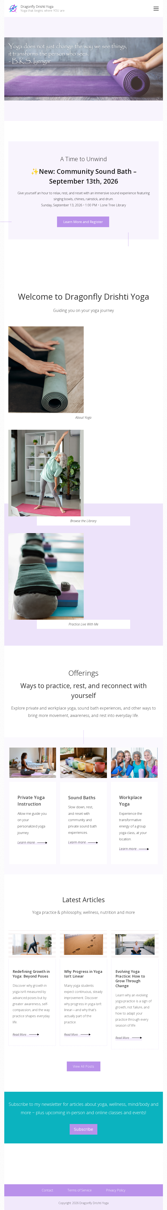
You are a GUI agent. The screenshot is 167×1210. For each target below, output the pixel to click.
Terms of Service (79, 1190)
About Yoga (83, 417)
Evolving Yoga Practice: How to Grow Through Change (130, 978)
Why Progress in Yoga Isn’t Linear (83, 974)
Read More (20, 1034)
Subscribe (83, 1129)
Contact (47, 1190)
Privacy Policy (115, 1190)
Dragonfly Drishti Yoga (37, 6)
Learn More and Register (83, 221)
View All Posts (83, 1066)
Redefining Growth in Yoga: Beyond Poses (31, 974)
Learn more (26, 842)
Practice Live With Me (83, 624)
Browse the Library (83, 521)
